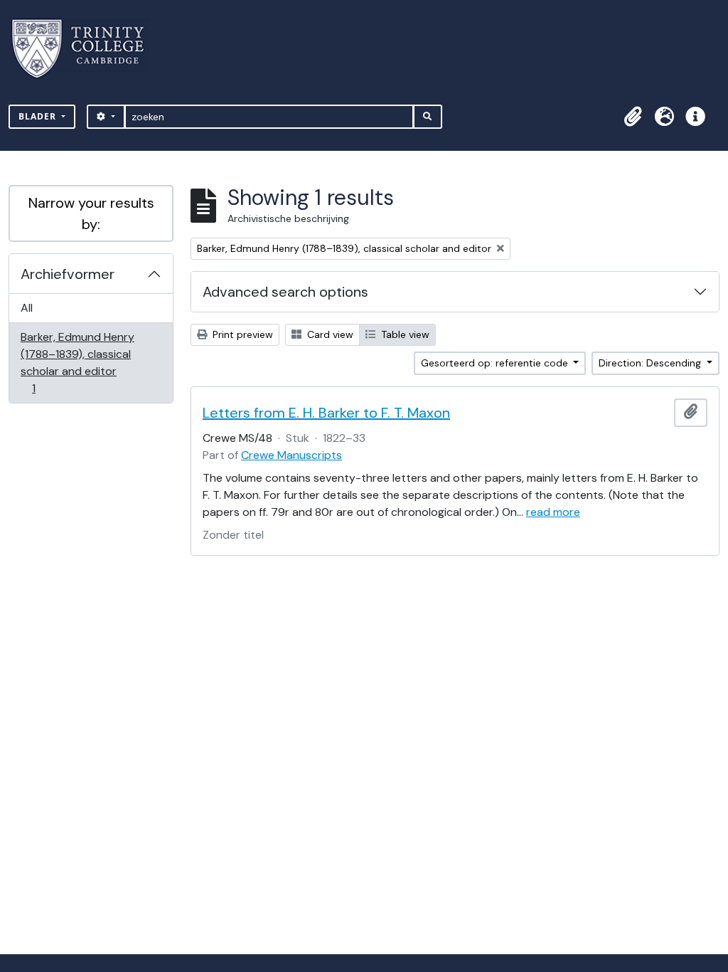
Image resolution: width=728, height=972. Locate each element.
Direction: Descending (651, 362)
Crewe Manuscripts (291, 455)
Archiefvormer (67, 274)
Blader (38, 116)
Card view (328, 334)
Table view (403, 334)
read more (553, 512)
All (27, 307)
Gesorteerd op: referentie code (496, 362)
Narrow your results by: (91, 213)
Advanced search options (285, 291)
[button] (632, 116)
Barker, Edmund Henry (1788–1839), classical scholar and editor (77, 362)
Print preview (241, 334)
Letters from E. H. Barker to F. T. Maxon (326, 412)
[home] (86, 49)
